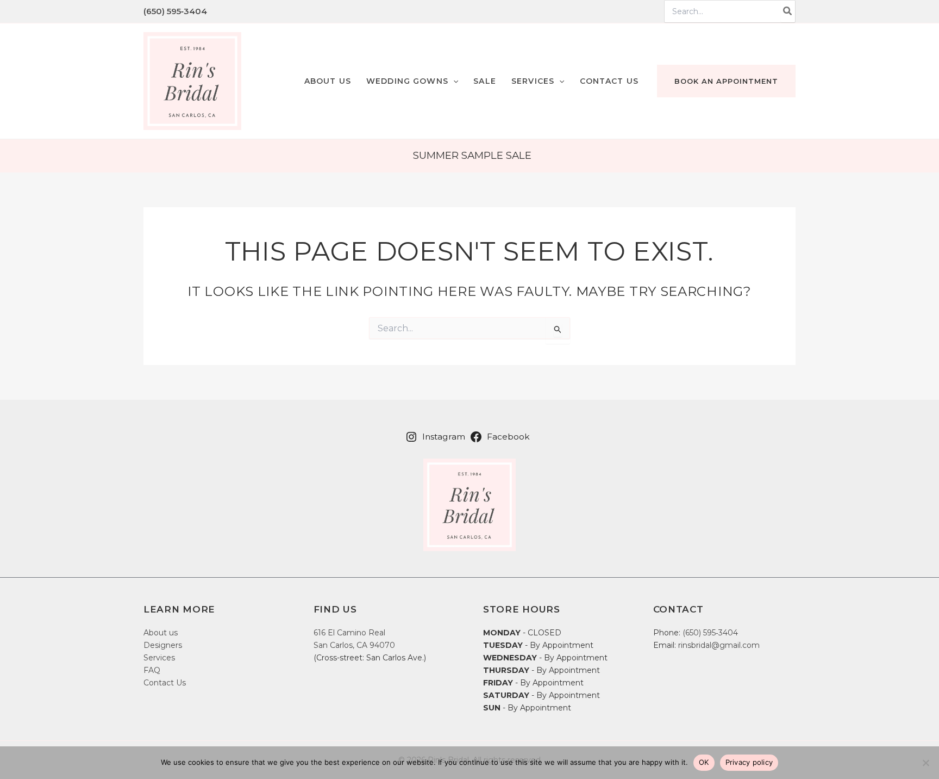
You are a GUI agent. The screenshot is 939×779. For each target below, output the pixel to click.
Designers (162, 645)
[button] (412, 81)
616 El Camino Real (349, 633)
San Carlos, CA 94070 (354, 645)
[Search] (788, 11)
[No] (925, 762)
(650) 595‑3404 (175, 11)
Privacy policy (749, 762)
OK (704, 762)
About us (160, 633)
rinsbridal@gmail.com (719, 645)
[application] (453, 81)
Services (159, 658)
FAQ (151, 670)
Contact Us (164, 683)
